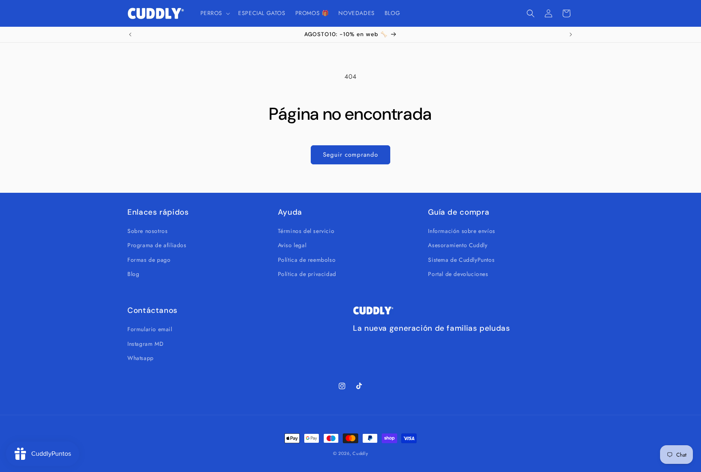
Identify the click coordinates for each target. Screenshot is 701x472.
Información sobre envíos (461, 231)
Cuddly (360, 453)
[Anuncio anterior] (130, 34)
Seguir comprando (350, 154)
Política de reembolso (307, 259)
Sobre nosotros (147, 231)
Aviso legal (292, 245)
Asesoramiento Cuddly (457, 245)
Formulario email (149, 329)
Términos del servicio (306, 231)
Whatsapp (140, 358)
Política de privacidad (307, 274)
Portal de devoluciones (458, 274)
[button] (215, 13)
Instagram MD (145, 343)
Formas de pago (148, 259)
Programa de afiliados (157, 245)
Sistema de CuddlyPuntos (461, 259)
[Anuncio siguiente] (571, 34)
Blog (133, 274)
